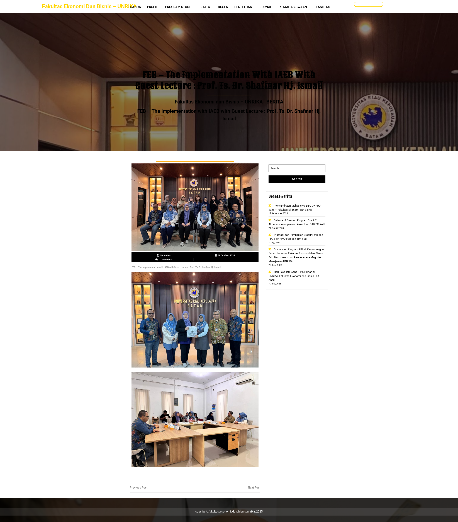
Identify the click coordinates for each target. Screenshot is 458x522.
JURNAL (266, 7)
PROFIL (152, 7)
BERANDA (133, 7)
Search (297, 179)
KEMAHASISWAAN (293, 7)
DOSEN (223, 7)
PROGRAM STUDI (177, 7)
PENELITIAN (243, 7)
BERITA (204, 7)
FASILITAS (323, 7)
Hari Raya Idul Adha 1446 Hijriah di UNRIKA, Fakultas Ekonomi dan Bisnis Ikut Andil (294, 276)
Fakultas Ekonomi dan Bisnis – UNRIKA (89, 6)
